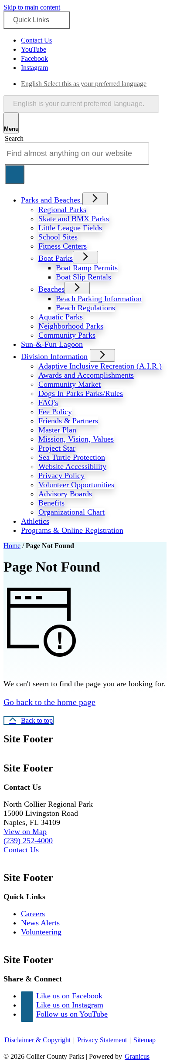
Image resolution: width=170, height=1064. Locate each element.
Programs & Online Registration (72, 530)
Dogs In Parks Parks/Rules (80, 393)
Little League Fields (70, 227)
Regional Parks (62, 209)
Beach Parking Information (99, 298)
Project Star (56, 448)
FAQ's (48, 402)
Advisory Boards (65, 493)
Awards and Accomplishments (86, 375)
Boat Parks (55, 258)
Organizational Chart (71, 512)
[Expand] (95, 199)
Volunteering (41, 932)
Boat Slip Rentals (83, 277)
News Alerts (40, 922)
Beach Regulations (85, 307)
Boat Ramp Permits (87, 267)
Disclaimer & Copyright (37, 1040)
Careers (33, 913)
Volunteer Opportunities (76, 484)
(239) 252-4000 (28, 840)
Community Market (69, 384)
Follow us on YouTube (72, 1014)
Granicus (137, 1056)
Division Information (54, 356)
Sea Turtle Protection (71, 457)
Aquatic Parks (60, 317)
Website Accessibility (72, 466)
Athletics (35, 521)
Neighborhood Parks (70, 326)
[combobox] (81, 104)
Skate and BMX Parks (73, 218)
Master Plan (57, 430)
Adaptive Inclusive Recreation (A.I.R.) (100, 366)
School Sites (58, 237)
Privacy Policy (61, 475)
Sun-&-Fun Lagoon (52, 344)
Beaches (51, 289)
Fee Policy (55, 411)
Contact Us (21, 849)
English (83, 83)
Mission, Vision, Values (76, 439)
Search (14, 138)
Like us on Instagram (69, 1005)
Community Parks (66, 335)
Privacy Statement (102, 1040)
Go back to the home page (49, 702)
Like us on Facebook (69, 995)
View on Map (25, 831)
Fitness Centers (62, 246)
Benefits (51, 503)
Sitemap (144, 1040)
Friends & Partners (68, 420)
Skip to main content (31, 7)
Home (11, 545)
